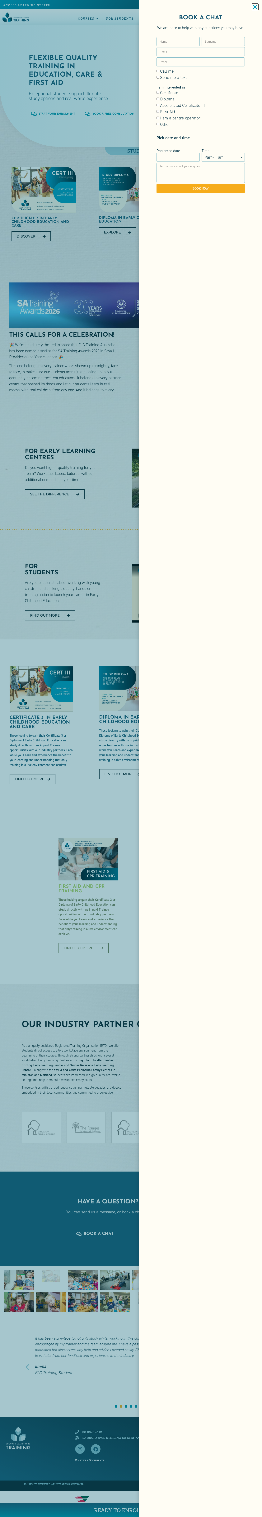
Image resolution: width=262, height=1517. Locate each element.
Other (165, 124)
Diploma (167, 99)
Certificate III (171, 92)
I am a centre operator (180, 118)
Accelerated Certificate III (182, 105)
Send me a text (173, 77)
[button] (255, 7)
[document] (131, 758)
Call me (167, 71)
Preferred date (168, 151)
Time (205, 151)
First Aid (167, 111)
